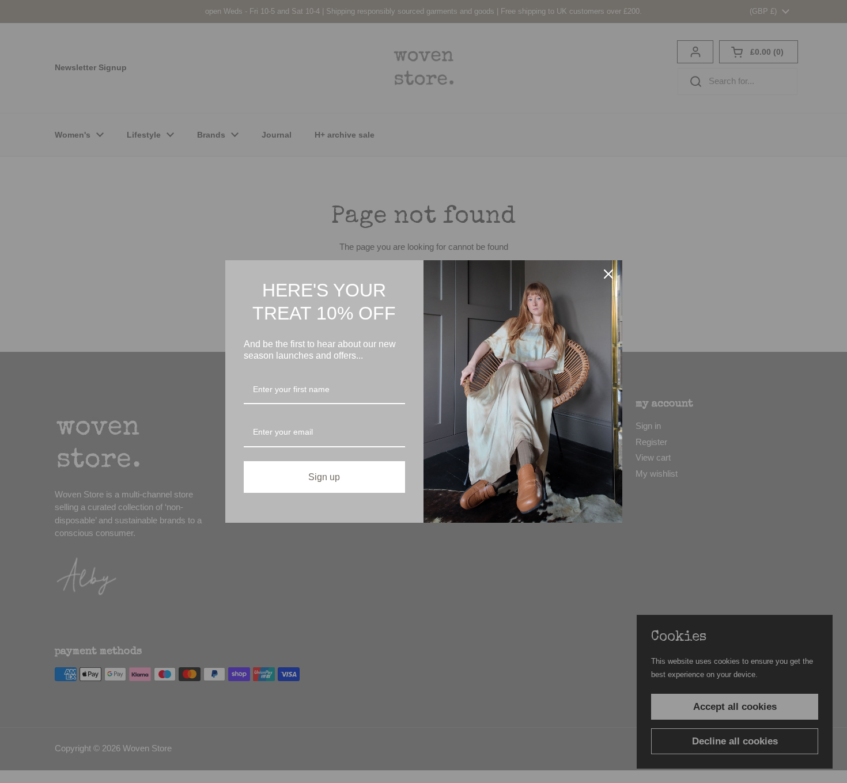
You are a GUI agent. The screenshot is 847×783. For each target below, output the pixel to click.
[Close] (608, 274)
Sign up (324, 477)
